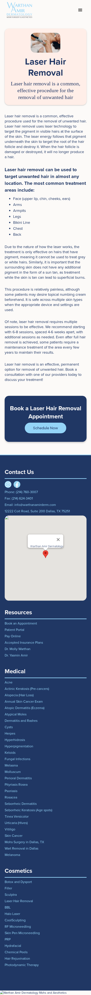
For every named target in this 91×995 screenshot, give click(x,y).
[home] (18, 10)
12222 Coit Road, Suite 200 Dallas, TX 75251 (37, 511)
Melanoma (12, 855)
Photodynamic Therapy (22, 965)
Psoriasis (11, 791)
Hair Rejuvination (17, 958)
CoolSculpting (15, 920)
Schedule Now (45, 428)
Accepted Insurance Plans (24, 642)
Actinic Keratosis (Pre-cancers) (27, 689)
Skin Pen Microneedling (22, 933)
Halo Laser (12, 914)
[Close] (58, 539)
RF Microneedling (18, 927)
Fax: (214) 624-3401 (19, 498)
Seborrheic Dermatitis (21, 804)
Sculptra (11, 895)
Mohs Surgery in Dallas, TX (24, 842)
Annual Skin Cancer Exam (24, 701)
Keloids (10, 753)
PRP (8, 939)
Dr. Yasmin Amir (16, 655)
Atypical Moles (15, 714)
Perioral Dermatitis (18, 778)
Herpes (10, 733)
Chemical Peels (16, 952)
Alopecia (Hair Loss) (19, 695)
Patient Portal (14, 630)
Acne (8, 682)
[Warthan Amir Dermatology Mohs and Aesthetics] (45, 993)
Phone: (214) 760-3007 (21, 492)
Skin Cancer (13, 836)
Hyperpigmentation (19, 746)
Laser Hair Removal (19, 901)
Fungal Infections (17, 759)
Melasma (11, 765)
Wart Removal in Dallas (21, 848)
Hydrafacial (13, 946)
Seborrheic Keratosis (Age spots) (28, 810)
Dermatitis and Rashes (21, 721)
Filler (8, 888)
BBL (8, 907)
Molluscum (13, 772)
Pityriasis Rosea (16, 785)
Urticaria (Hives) (16, 823)
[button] (80, 10)
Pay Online (13, 636)
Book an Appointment (21, 623)
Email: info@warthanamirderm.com (30, 505)
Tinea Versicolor (17, 816)
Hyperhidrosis (15, 740)
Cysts (9, 727)
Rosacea (11, 797)
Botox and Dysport (18, 882)
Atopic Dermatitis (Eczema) (24, 708)
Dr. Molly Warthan (17, 649)
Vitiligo (10, 829)
